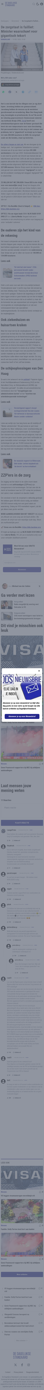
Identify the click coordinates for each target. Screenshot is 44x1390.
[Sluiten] (39, 671)
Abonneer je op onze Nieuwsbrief (22, 716)
